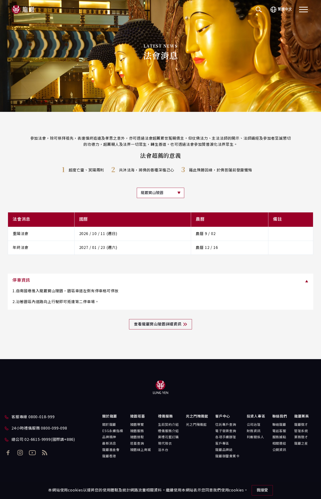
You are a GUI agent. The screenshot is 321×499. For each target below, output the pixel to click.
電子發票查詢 (225, 431)
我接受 (262, 490)
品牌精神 (109, 437)
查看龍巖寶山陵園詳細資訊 (157, 324)
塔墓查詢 (137, 443)
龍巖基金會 (111, 450)
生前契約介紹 (168, 424)
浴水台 (163, 450)
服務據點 (279, 437)
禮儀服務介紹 (168, 431)
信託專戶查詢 (225, 424)
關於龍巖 (109, 424)
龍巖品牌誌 (224, 450)
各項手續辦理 (225, 437)
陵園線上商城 (140, 450)
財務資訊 (254, 431)
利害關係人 (255, 437)
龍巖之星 (301, 443)
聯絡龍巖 (279, 424)
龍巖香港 (109, 456)
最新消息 (109, 443)
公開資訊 (279, 450)
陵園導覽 (137, 424)
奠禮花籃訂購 (168, 437)
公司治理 (254, 424)
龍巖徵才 (301, 424)
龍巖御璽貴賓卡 (227, 456)
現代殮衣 (165, 443)
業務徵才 (301, 437)
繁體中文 (285, 9)
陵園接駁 (137, 437)
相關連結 (279, 443)
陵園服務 (137, 431)
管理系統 (301, 431)
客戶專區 (222, 443)
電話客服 (279, 431)
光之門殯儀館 (196, 424)
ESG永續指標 (112, 431)
